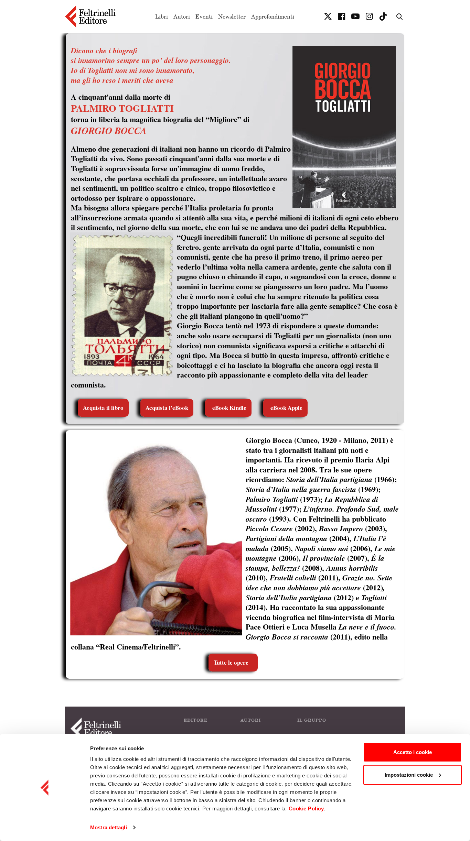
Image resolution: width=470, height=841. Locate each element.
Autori (181, 16)
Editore (195, 720)
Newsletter (232, 16)
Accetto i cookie (412, 752)
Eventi (204, 16)
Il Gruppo (311, 720)
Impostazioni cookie (409, 774)
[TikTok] (382, 16)
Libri (161, 16)
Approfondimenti (272, 16)
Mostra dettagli (108, 827)
